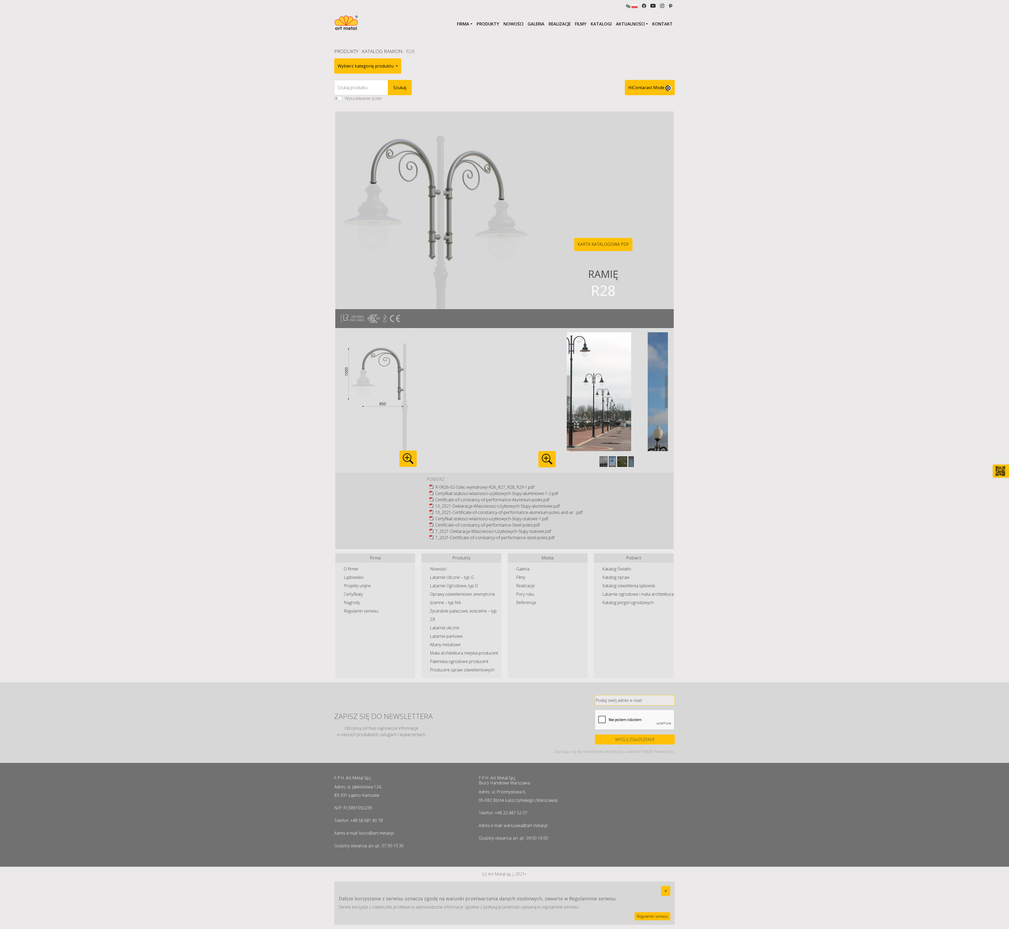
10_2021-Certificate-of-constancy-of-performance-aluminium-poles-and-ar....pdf (509, 512)
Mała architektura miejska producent (464, 653)
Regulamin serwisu (361, 611)
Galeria (536, 24)
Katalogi (601, 24)
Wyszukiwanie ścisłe (363, 98)
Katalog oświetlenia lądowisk (628, 586)
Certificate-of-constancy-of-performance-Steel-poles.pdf (487, 525)
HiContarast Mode (647, 87)
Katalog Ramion (382, 51)
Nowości (513, 24)
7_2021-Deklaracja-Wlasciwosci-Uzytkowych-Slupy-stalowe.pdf (493, 531)
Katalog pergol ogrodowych (628, 602)
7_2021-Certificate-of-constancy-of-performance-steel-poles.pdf (494, 537)
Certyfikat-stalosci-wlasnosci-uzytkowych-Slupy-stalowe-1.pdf (491, 519)
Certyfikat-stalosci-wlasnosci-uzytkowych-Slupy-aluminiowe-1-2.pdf (496, 493)
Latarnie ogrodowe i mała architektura (638, 594)
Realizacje (560, 24)
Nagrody (352, 602)
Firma (463, 24)
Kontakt (662, 24)
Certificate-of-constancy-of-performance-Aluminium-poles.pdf (492, 500)
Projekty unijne (357, 586)
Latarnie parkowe (446, 636)
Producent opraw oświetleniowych (462, 670)
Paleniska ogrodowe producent (459, 661)
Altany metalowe (445, 644)
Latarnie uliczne (444, 628)
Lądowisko (354, 577)
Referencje (526, 602)
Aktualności (630, 24)
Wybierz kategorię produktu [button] (366, 66)
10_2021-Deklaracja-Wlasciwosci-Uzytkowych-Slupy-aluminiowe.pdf (497, 506)
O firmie (351, 569)
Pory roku (525, 594)
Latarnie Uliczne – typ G (452, 577)
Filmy (580, 24)
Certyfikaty (353, 594)
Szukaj (399, 87)
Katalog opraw (616, 577)
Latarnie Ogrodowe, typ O (454, 586)
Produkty (488, 24)
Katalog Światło (616, 569)
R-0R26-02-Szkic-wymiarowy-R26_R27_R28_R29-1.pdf (484, 487)
